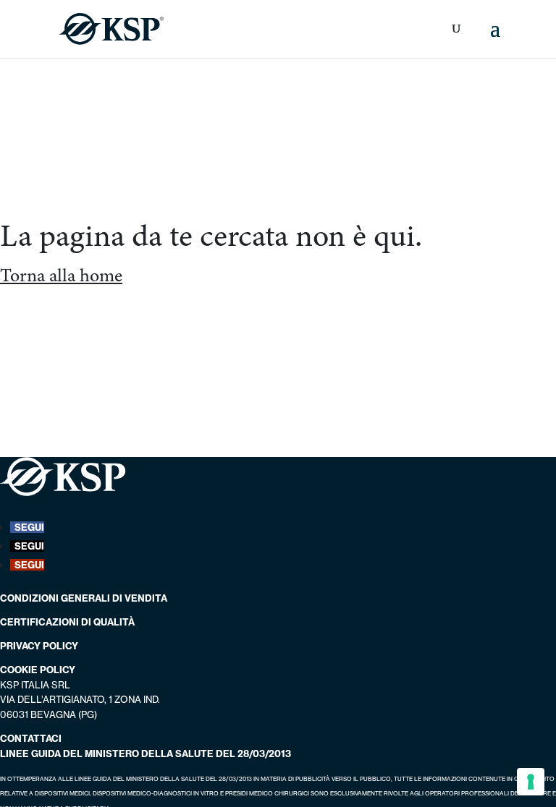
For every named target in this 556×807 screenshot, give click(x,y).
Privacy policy (39, 646)
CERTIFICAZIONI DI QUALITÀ (67, 622)
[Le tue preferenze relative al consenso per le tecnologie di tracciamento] (530, 781)
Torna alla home (61, 275)
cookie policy (37, 669)
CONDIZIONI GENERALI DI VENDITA (83, 598)
